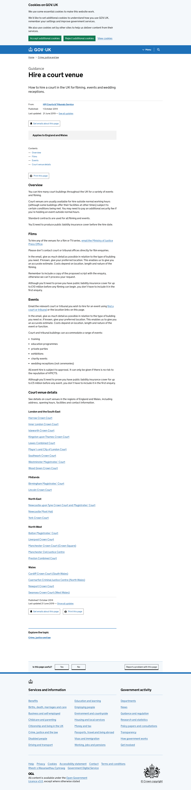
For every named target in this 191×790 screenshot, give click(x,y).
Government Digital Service (83, 768)
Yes (64, 667)
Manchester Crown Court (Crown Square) (52, 545)
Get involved (128, 744)
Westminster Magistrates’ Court (46, 461)
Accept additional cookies (45, 38)
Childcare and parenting (42, 719)
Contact (94, 763)
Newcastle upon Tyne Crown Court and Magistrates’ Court (61, 505)
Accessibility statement (73, 763)
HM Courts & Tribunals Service (58, 104)
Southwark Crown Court (42, 455)
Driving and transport (40, 744)
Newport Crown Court (41, 586)
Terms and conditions (113, 763)
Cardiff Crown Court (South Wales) (48, 573)
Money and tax (83, 726)
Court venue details (41, 164)
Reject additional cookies (79, 38)
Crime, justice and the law (43, 732)
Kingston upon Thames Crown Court (48, 436)
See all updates (66, 113)
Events (35, 160)
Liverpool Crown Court (41, 539)
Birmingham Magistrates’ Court (46, 483)
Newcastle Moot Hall (40, 511)
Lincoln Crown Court (40, 489)
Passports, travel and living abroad (94, 732)
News (124, 707)
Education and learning (88, 700)
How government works (134, 738)
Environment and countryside (91, 713)
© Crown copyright (152, 781)
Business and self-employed (44, 713)
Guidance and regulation (135, 713)
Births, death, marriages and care (47, 707)
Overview (36, 152)
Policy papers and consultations (139, 726)
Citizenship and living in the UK (45, 726)
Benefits (33, 700)
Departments (128, 700)
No (81, 667)
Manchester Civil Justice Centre (46, 552)
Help (31, 763)
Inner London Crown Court (43, 424)
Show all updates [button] (65, 603)
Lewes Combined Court (41, 443)
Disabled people (37, 738)
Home (31, 57)
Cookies (52, 763)
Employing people (85, 707)
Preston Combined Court (42, 558)
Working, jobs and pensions (90, 744)
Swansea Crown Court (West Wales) (49, 592)
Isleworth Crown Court (41, 430)
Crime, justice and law (48, 57)
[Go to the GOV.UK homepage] (39, 49)
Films (34, 156)
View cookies (105, 38)
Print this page (41, 175)
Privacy (41, 763)
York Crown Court (38, 517)
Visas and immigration (87, 738)
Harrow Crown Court (40, 418)
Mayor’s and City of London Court (47, 449)
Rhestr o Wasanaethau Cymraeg (46, 768)
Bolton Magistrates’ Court (43, 533)
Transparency (128, 732)
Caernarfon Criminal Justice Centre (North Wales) (56, 580)
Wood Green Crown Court (43, 468)
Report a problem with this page (141, 667)
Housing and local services (90, 719)
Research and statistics (134, 719)
